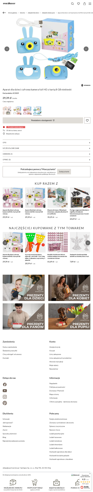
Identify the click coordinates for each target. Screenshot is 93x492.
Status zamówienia (10, 347)
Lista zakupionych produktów (60, 358)
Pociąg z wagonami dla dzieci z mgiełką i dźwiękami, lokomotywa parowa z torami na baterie (79, 213)
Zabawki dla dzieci (33, 13)
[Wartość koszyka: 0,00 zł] (84, 3)
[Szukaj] (72, 3)
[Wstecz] (4, 13)
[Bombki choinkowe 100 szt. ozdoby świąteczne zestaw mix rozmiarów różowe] (57, 242)
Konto (52, 341)
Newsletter (53, 369)
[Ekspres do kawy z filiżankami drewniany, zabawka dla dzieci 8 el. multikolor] (57, 197)
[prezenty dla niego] (24, 316)
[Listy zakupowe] (78, 3)
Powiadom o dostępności (41, 120)
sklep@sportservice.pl (11, 468)
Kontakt (6, 358)
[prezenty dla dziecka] (24, 288)
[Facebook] (23, 385)
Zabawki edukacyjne (48, 13)
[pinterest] (23, 403)
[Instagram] (23, 397)
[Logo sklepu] (9, 3)
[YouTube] (23, 391)
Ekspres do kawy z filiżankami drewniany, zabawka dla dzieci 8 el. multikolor (57, 212)
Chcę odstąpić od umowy (12, 354)
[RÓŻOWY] (7, 111)
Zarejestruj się (54, 347)
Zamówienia (9, 341)
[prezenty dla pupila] (69, 316)
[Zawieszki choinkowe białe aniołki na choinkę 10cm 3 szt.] (80, 242)
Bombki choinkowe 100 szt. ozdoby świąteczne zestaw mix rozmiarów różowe (57, 256)
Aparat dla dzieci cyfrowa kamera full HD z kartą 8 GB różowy (11, 212)
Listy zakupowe (55, 354)
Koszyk (52, 351)
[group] (46, 48)
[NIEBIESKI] (37, 111)
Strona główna (12, 13)
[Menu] (90, 3)
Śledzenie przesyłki (10, 351)
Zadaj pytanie (64, 171)
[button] (6, 48)
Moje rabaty (53, 365)
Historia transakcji (56, 362)
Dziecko (22, 13)
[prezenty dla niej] (69, 288)
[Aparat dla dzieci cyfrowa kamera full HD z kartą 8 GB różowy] (13, 197)
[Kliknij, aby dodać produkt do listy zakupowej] (87, 120)
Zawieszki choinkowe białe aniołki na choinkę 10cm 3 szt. (79, 255)
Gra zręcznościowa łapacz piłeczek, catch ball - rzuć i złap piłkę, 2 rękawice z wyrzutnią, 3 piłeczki (35, 257)
